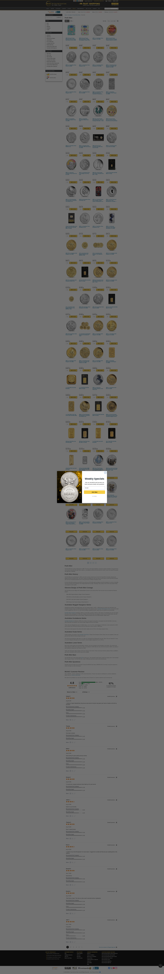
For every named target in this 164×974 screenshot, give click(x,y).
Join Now (94, 492)
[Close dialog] (105, 473)
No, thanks (94, 496)
